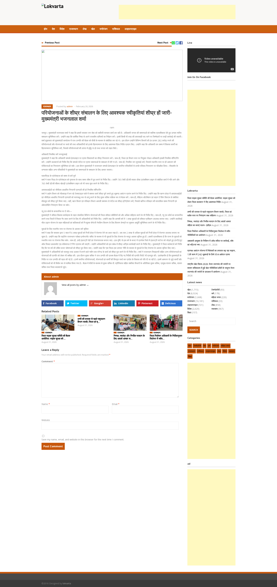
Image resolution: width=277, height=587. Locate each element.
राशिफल (116, 29)
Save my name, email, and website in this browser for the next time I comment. (83, 439)
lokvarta (67, 583)
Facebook (51, 303)
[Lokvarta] (52, 6)
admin (70, 106)
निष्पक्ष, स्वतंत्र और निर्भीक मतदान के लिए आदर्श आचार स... (129, 337)
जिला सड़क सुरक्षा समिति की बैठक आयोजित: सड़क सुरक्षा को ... (56, 337)
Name (46, 404)
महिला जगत (216, 297)
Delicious (170, 303)
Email (115, 404)
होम (45, 29)
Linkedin (123, 303)
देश (53, 29)
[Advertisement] (177, 12)
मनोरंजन (103, 29)
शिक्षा (189, 312)
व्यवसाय (214, 308)
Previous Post (52, 42)
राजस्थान (73, 29)
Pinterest (147, 303)
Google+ (99, 303)
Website (46, 420)
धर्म (212, 293)
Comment (48, 361)
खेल (93, 29)
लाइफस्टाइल (130, 29)
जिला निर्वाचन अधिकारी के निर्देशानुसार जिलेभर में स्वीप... (166, 337)
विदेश (62, 29)
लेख (84, 29)
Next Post (162, 42)
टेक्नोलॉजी (215, 289)
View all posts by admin (75, 284)
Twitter (74, 303)
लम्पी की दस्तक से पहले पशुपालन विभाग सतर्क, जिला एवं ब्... (91, 320)
